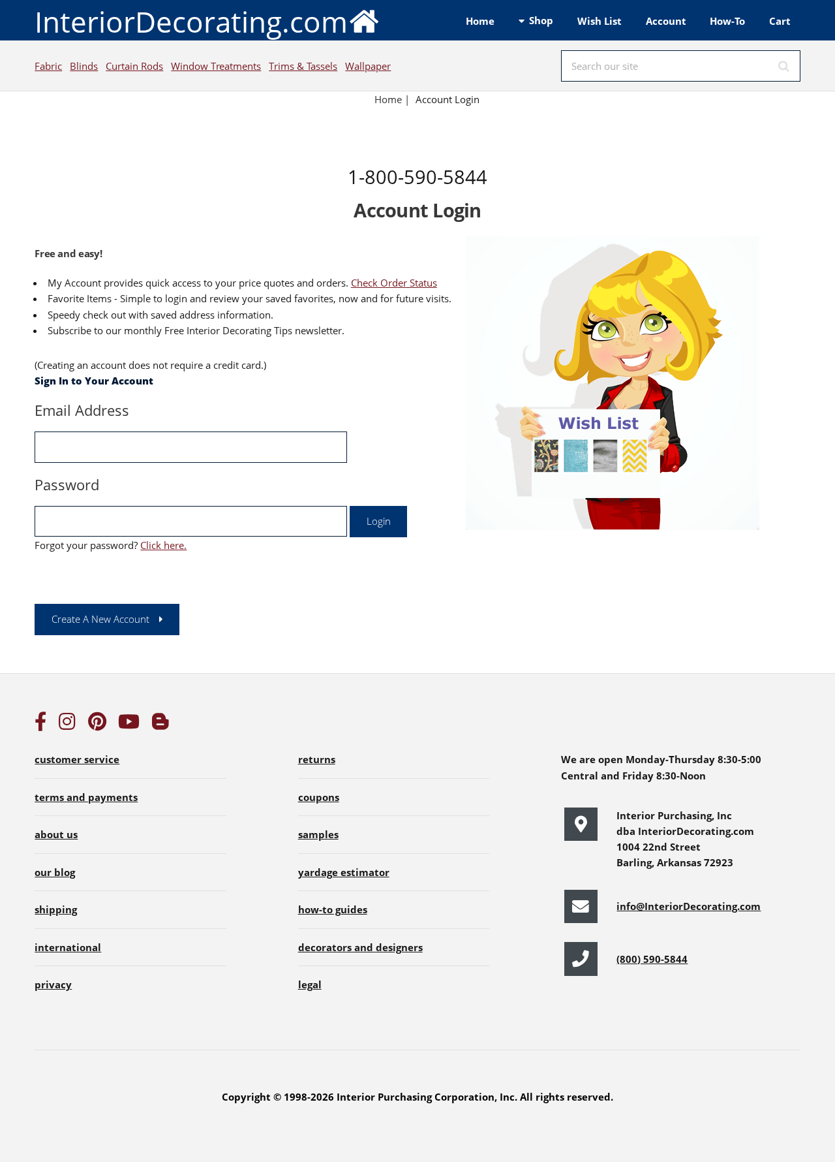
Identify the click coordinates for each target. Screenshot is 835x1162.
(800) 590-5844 (652, 959)
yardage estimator (343, 872)
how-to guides (332, 909)
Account (666, 20)
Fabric (48, 65)
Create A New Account (100, 618)
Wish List (599, 20)
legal (310, 984)
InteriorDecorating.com (191, 21)
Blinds (84, 65)
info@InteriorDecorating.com (688, 906)
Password (67, 484)
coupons (318, 797)
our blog (55, 872)
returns (316, 759)
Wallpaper (368, 65)
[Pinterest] (97, 724)
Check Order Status (394, 282)
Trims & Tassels (303, 65)
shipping (56, 909)
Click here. (163, 545)
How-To (727, 20)
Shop (541, 20)
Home (480, 20)
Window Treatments (216, 65)
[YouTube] (129, 724)
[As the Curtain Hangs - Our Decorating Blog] (160, 724)
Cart (780, 20)
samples (318, 834)
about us (56, 834)
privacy (53, 984)
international (68, 947)
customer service (77, 759)
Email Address (82, 410)
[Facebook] (40, 724)
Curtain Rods (134, 65)
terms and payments (86, 797)
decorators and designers (360, 947)
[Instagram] (67, 724)
